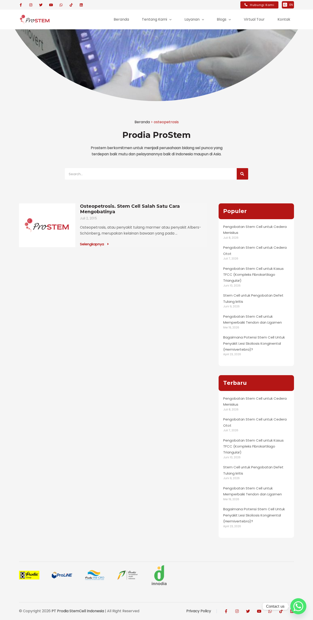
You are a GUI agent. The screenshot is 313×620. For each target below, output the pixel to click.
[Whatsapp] (298, 606)
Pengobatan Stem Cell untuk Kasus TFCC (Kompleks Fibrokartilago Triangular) (253, 274)
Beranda (142, 122)
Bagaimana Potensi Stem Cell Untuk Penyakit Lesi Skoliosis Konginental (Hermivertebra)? (254, 343)
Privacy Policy (198, 611)
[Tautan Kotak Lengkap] (113, 225)
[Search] (242, 174)
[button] (169, 19)
